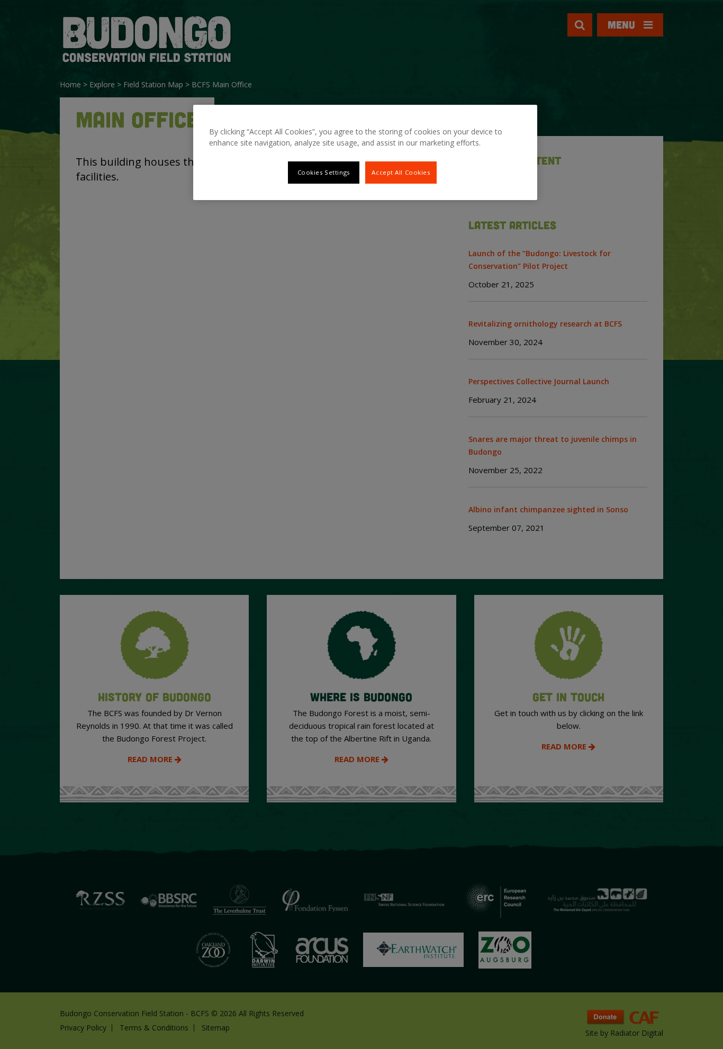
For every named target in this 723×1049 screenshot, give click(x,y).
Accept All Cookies (401, 172)
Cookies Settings (323, 172)
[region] (365, 152)
